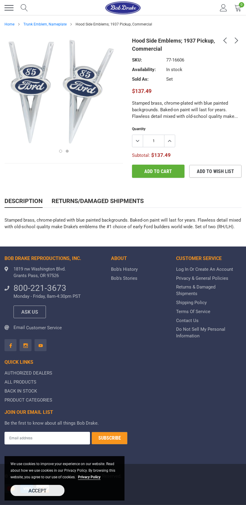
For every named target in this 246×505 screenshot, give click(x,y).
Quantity (139, 129)
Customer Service (44, 327)
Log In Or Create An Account (204, 269)
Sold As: (140, 79)
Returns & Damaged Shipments (195, 290)
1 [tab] (60, 151)
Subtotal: (141, 155)
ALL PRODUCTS (20, 382)
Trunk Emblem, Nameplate (45, 24)
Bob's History (124, 269)
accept (37, 491)
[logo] (123, 7)
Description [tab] (23, 201)
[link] (225, 40)
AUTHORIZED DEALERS (28, 373)
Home (9, 24)
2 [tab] (67, 151)
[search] (24, 7)
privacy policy (89, 477)
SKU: (137, 60)
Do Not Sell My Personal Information (200, 333)
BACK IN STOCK (20, 391)
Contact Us (187, 320)
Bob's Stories (124, 278)
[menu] (9, 7)
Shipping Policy (191, 302)
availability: (144, 69)
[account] (223, 7)
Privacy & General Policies (202, 278)
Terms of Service (193, 311)
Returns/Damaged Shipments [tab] (98, 201)
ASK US (29, 312)
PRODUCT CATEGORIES (28, 400)
